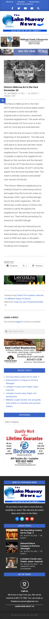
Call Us (24, 591)
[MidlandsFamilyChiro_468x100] (24, 38)
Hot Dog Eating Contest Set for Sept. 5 (22, 377)
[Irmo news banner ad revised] (24, 277)
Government (25, 569)
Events (34, 93)
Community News (27, 566)
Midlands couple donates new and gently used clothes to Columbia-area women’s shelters (23, 403)
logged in (19, 322)
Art (14, 96)
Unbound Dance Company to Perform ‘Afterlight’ (30, 546)
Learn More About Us (24, 606)
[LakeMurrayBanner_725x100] (24, 50)
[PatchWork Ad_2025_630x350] (24, 340)
